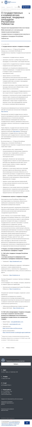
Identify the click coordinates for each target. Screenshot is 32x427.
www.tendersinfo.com (14, 324)
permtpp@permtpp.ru (6, 385)
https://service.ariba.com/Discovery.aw (12, 328)
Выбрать (16, 364)
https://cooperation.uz (14, 289)
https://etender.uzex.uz (18, 308)
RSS (29, 13)
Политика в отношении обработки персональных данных (7, 403)
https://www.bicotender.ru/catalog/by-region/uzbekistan (16, 332)
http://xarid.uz (4, 111)
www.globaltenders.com (17, 322)
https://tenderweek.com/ (16, 261)
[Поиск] (19, 7)
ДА (27, 422)
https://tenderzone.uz (14, 275)
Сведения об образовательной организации (12, 399)
